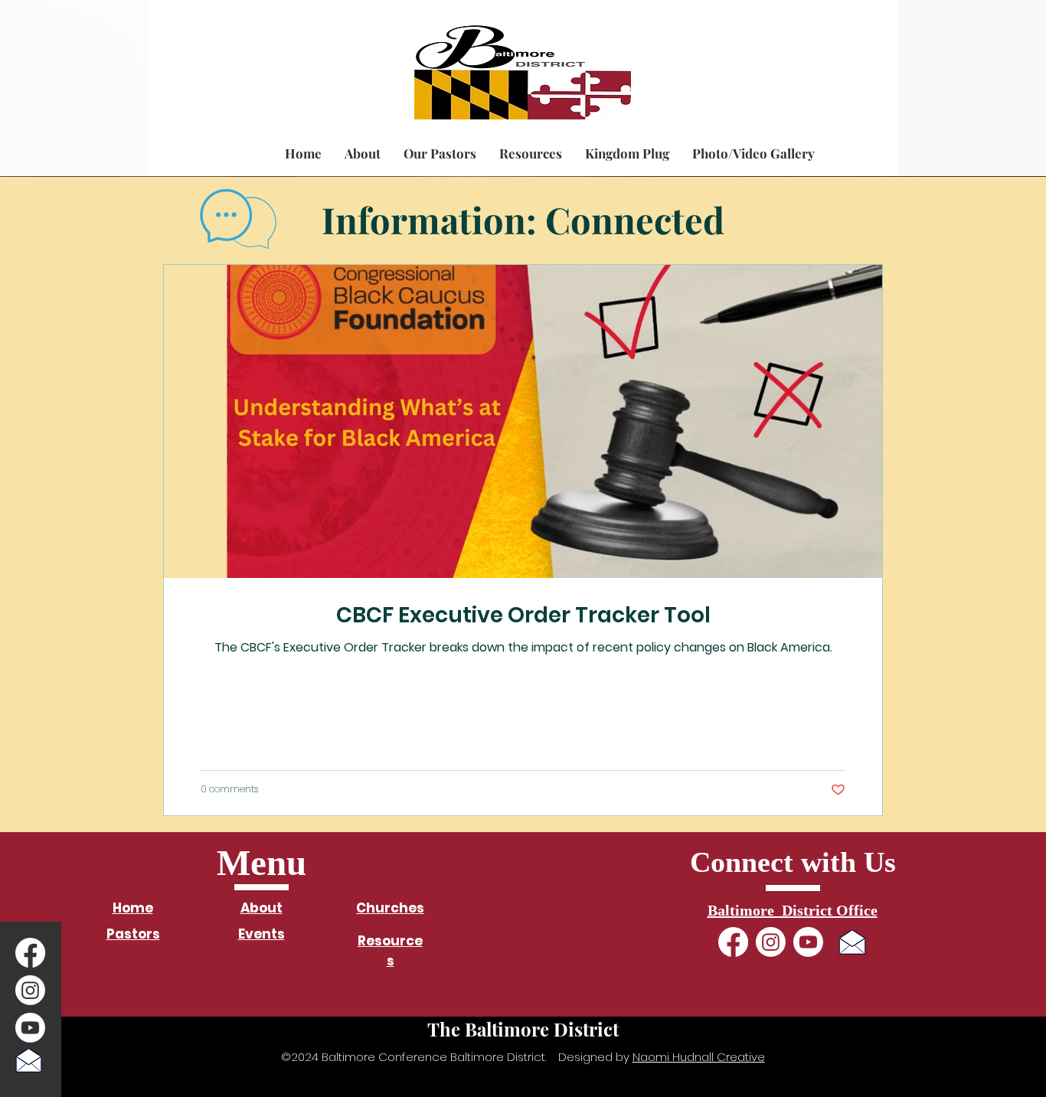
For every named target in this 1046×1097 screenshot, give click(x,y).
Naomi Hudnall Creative (699, 1057)
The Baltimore (210, 48)
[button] (362, 153)
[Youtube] (30, 1028)
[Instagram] (30, 990)
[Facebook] (30, 953)
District (294, 48)
